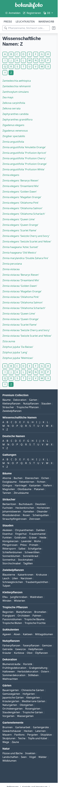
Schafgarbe (34, 548)
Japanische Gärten (13, 697)
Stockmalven (25, 559)
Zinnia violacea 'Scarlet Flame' (19, 324)
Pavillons (19, 734)
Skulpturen (8, 738)
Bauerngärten (10, 690)
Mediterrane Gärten (33, 701)
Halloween (8, 671)
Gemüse (47, 645)
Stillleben (33, 675)
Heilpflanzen (35, 649)
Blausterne (8, 574)
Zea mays (7, 97)
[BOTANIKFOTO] (28, 5)
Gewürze (20, 649)
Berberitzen (9, 504)
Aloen (17, 634)
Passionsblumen (12, 619)
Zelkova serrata (11, 108)
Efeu (5, 597)
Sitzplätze (46, 734)
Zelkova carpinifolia (13, 103)
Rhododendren (11, 515)
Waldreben (36, 597)
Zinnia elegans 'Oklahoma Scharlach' (23, 213)
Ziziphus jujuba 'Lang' (15, 352)
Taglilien (28, 563)
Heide (43, 537)
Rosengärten (32, 708)
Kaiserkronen (25, 574)
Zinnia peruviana (12, 263)
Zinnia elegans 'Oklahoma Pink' (20, 202)
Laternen (40, 731)
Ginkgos (7, 485)
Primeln (33, 545)
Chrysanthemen (24, 530)
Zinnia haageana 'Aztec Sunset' (20, 247)
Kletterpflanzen (11, 403)
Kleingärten (33, 697)
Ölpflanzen (41, 653)
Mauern (7, 734)
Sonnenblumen (11, 556)
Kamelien (28, 511)
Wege (5, 742)
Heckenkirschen (24, 507)
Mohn (37, 541)
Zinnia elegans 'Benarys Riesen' (20, 180)
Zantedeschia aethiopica (16, 80)
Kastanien (35, 485)
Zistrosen (34, 519)
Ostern (45, 671)
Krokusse (41, 574)
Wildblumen (9, 760)
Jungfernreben (18, 597)
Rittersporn (9, 548)
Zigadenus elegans (13, 125)
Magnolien (8, 489)
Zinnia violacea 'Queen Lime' (18, 313)
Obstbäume (24, 489)
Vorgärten (8, 716)
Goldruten (20, 537)
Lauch (5, 578)
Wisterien (19, 600)
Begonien (8, 612)
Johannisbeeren (11, 511)
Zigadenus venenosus (15, 130)
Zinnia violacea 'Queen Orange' (20, 319)
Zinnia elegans (10, 175)
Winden (6, 600)
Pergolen (32, 734)
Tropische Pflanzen (28, 407)
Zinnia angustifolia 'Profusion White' (23, 169)
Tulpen (6, 585)
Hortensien (43, 507)
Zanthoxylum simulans (15, 91)
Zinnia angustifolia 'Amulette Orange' (24, 147)
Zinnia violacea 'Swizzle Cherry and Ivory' (26, 330)
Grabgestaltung (38, 667)
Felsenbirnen (26, 481)
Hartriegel (21, 485)
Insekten (30, 753)
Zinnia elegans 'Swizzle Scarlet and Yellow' (26, 241)
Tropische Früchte (35, 623)
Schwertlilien (32, 552)
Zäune (15, 742)
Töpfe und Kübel (37, 738)
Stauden (46, 403)
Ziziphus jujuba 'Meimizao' (17, 358)
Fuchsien (7, 507)
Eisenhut (7, 533)
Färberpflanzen (11, 645)
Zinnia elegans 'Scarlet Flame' (19, 230)
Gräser (33, 537)
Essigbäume (9, 481)
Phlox (23, 545)
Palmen (36, 615)
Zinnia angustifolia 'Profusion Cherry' (24, 158)
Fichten (41, 481)
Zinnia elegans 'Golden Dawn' (19, 191)
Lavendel (26, 541)
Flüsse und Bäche (12, 753)
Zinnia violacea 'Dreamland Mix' (20, 280)
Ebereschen (32, 478)
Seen (24, 757)
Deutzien (40, 504)
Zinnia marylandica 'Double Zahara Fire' (25, 258)
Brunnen (7, 727)
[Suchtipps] (53, 28)
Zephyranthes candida (15, 114)
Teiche (21, 738)
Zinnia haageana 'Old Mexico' (19, 252)
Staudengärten (11, 712)
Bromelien (40, 612)
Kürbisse (19, 653)
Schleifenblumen (12, 552)
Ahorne (6, 478)
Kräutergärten (10, 701)
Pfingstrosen (10, 545)
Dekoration (19, 400)
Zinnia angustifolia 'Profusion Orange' (24, 164)
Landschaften (10, 757)
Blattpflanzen (24, 612)
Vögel (32, 757)
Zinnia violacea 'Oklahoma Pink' (20, 297)
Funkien (7, 537)
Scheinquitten (41, 515)
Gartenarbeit (22, 727)
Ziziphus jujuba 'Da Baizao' (17, 347)
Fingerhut (21, 533)
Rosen (26, 515)
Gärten (33, 400)
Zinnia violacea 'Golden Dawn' (19, 286)
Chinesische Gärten (32, 690)
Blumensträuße (11, 664)
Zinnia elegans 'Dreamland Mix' (20, 186)
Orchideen (24, 615)
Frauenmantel (37, 533)
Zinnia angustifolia (13, 141)
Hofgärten (29, 694)
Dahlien (40, 530)
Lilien (15, 578)
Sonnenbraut (30, 556)
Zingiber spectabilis (13, 136)
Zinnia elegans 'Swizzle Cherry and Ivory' (26, 236)
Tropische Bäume (34, 619)
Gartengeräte (41, 727)
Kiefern (47, 485)
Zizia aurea (8, 341)
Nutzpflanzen (31, 403)
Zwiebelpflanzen (12, 411)
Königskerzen (10, 541)
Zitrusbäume (21, 493)
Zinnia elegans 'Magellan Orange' (21, 197)
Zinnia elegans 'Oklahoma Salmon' (22, 208)
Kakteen (27, 634)
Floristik (27, 664)
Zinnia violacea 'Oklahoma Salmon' (22, 302)
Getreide (7, 649)
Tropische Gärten (33, 712)
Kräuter (6, 653)
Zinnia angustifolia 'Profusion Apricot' (24, 152)
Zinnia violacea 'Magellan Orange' (22, 291)
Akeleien (7, 530)
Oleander (42, 511)
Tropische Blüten (12, 623)
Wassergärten (25, 716)
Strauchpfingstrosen (14, 519)
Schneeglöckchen (12, 582)
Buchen (18, 478)
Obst (29, 653)
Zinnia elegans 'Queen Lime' (18, 219)
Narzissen (26, 578)
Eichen (45, 478)
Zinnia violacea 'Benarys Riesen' (20, 274)
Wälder (42, 757)
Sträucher (8, 407)
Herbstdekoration (27, 671)
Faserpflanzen (31, 645)
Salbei (21, 548)
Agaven (6, 634)
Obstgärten (26, 705)
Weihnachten (10, 679)
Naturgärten (9, 705)
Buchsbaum (26, 504)
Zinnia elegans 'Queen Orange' (20, 225)
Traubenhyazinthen (37, 582)
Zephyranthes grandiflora (17, 119)
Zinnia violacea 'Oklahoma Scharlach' (24, 308)
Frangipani (8, 615)
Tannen (6, 493)
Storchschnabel (11, 563)
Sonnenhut (8, 559)
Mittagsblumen (44, 634)
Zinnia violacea (11, 269)
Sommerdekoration (13, 675)
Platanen (39, 489)
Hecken (28, 731)
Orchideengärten (12, 708)
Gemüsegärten (11, 694)
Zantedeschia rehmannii (16, 86)
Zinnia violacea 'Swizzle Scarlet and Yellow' (27, 335)
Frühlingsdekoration (14, 667)
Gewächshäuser (11, 731)
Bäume (6, 400)
